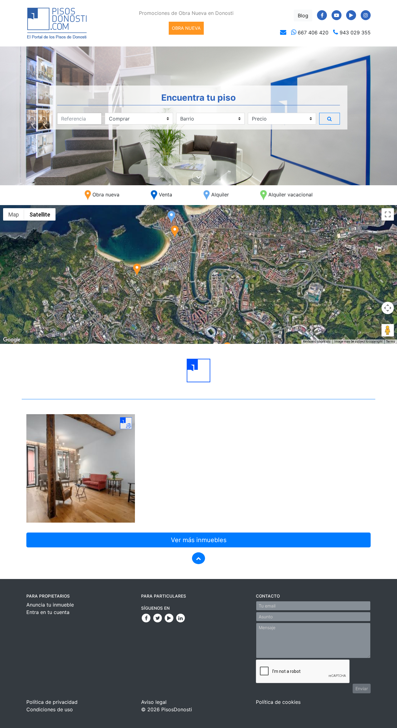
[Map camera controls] (387, 308)
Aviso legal (154, 702)
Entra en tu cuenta (47, 612)
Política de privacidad (52, 702)
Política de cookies (278, 702)
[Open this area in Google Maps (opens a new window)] (12, 340)
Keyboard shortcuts (317, 341)
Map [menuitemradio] (13, 214)
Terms (390, 341)
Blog (303, 15)
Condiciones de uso (49, 709)
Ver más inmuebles (198, 540)
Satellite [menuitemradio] (39, 214)
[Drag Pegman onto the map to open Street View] (387, 330)
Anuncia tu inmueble (50, 605)
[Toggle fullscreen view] (387, 214)
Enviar (361, 688)
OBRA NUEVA (186, 28)
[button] (171, 217)
